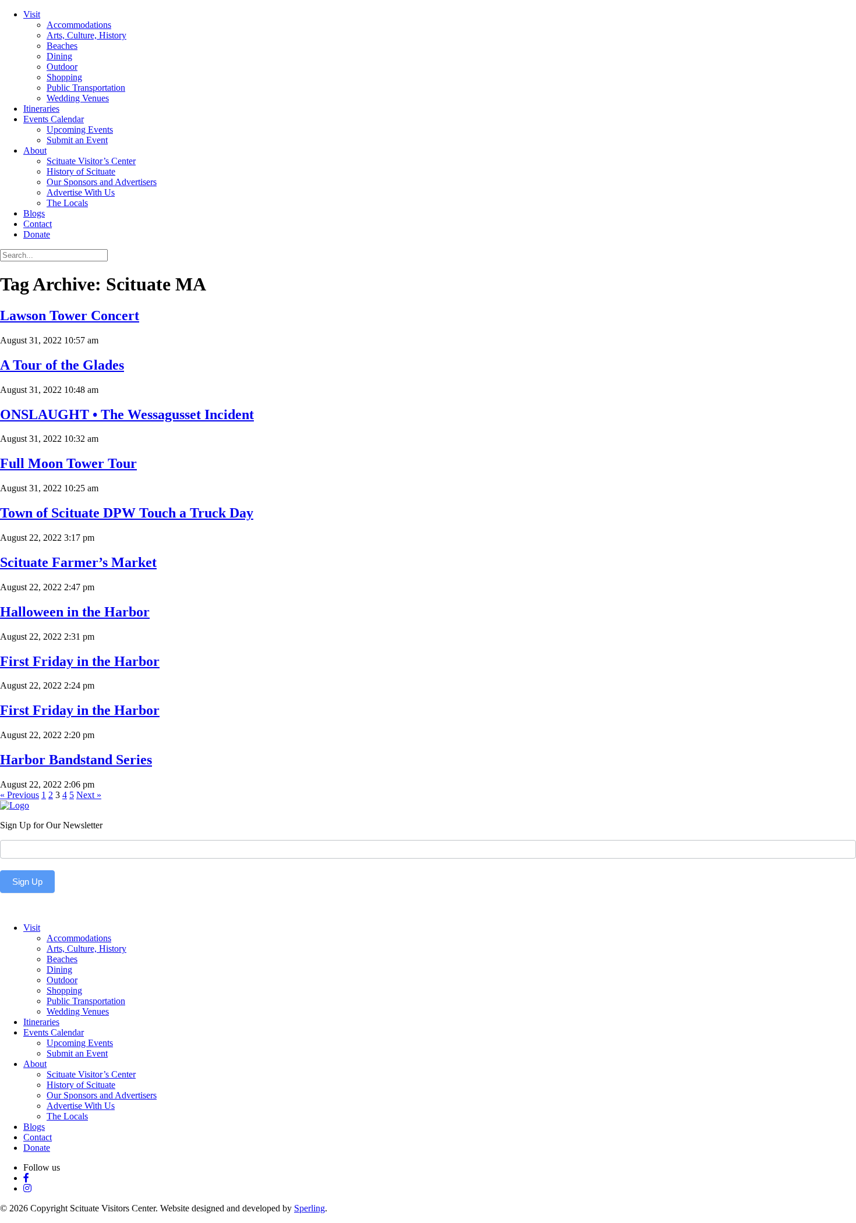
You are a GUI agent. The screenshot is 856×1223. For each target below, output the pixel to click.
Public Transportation (86, 88)
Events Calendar (53, 119)
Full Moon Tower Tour (68, 463)
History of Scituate (81, 171)
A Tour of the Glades (62, 365)
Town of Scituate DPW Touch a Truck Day (126, 512)
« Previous (19, 795)
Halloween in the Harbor (75, 611)
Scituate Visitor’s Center (91, 161)
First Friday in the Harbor (80, 661)
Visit (31, 14)
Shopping (64, 77)
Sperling (309, 1208)
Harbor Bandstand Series (76, 759)
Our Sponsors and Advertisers (102, 182)
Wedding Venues (78, 98)
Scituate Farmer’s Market (78, 562)
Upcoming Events (80, 129)
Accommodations (79, 25)
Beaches (62, 46)
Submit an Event (77, 140)
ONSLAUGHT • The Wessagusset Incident (127, 414)
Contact (37, 224)
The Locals (67, 203)
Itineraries (41, 109)
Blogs (34, 213)
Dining (59, 56)
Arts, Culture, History (86, 35)
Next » (88, 795)
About (35, 150)
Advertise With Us (81, 192)
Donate (36, 234)
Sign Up (27, 882)
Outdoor (62, 67)
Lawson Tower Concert (69, 315)
